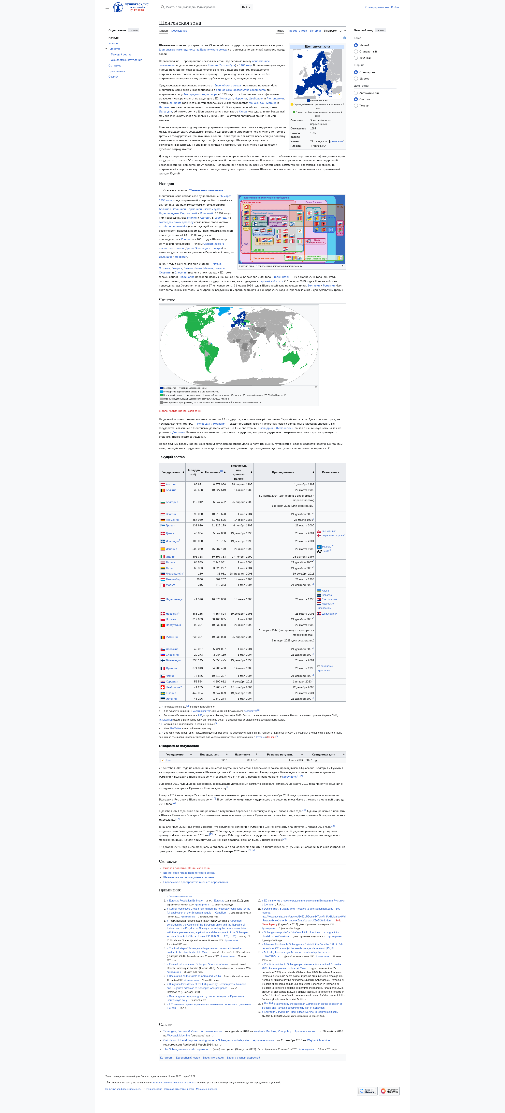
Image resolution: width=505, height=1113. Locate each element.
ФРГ (200, 715)
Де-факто (178, 432)
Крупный (365, 57)
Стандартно (367, 72)
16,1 (271, 1003)
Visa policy (284, 1031)
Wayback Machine (265, 1031)
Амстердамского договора (200, 94)
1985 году (245, 65)
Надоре (271, 737)
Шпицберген (329, 613)
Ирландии (165, 111)
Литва (198, 268)
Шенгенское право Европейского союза (189, 872)
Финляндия (202, 248)
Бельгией (165, 209)
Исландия (226, 98)
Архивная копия (211, 1031)
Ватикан (164, 107)
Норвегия (241, 98)
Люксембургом (213, 209)
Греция (186, 239)
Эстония (164, 268)
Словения (181, 272)
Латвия (188, 268)
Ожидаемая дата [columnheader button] (323, 754)
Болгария (314, 285)
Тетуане (260, 737)
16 (284, 839)
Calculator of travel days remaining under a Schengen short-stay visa (206, 1040)
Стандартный (368, 51)
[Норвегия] (319, 613)
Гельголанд (165, 719)
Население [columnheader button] (214, 472)
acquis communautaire (173, 226)
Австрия (205, 217)
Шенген (213, 65)
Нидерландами (169, 213)
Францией (179, 209)
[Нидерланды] (319, 603)
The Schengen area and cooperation (186, 1049)
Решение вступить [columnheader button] (280, 754)
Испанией (206, 213)
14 (333, 826)
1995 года (165, 200)
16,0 (266, 1003)
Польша (219, 268)
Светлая (364, 99)
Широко (364, 78)
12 (304, 810)
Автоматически (369, 92)
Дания (190, 248)
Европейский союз (271, 281)
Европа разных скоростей (243, 1057)
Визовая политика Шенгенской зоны (186, 868)
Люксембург (227, 65)
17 (253, 850)
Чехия (217, 263)
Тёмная (364, 105)
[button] (107, 7)
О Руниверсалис (153, 1089)
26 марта (225, 196)
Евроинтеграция (213, 1057)
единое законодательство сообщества (241, 89)
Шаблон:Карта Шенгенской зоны (180, 410)
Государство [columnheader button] (171, 472)
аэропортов (250, 711)
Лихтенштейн (275, 98)
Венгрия (176, 268)
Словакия (165, 272)
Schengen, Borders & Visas (180, 1031)
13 (178, 818)
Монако (254, 102)
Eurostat (219, 900)
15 (211, 834)
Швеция (217, 248)
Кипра (243, 111)
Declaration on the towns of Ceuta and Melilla (195, 976)
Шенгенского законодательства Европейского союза (193, 49)
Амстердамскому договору (176, 222)
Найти (246, 7)
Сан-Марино (268, 102)
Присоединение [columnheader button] (283, 472)
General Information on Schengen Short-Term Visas (198, 964)
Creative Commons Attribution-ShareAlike (174, 1082)
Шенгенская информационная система (188, 877)
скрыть (133, 30)
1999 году (220, 217)
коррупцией (289, 776)
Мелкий (364, 45)
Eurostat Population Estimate (186, 900)
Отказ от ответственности (179, 1089)
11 (174, 803)
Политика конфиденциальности (123, 1089)
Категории (166, 1057)
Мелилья (327, 546)
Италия (192, 217)
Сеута (326, 551)
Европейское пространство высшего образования (195, 882)
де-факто (175, 102)
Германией (194, 209)
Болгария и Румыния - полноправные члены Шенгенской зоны (301, 1012)
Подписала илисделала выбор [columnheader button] (239, 472)
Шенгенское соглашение (206, 190)
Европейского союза (227, 85)
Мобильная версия (206, 1089)
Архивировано (202, 904)
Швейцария (256, 98)
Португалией (188, 213)
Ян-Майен (175, 728)
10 (214, 798)
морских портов (201, 711)
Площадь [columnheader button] (193, 472)
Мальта (208, 268)
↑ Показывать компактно (179, 896)
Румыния (329, 285)
